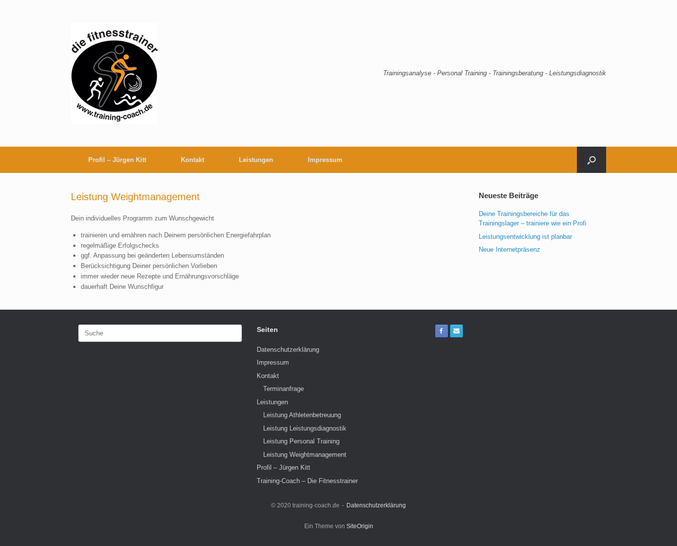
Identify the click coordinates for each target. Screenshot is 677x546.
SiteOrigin (359, 526)
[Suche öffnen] (591, 160)
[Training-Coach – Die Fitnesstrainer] (114, 73)
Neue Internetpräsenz (509, 249)
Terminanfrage (283, 388)
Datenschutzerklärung (288, 349)
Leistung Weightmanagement (304, 454)
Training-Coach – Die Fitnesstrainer (307, 481)
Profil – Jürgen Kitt (117, 160)
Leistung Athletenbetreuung (302, 415)
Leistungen (256, 160)
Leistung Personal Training (301, 441)
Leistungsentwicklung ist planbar (525, 236)
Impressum (325, 160)
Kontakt (192, 160)
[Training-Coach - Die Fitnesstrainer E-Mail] (456, 331)
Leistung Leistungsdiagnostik (304, 428)
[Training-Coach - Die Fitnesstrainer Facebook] (441, 331)
